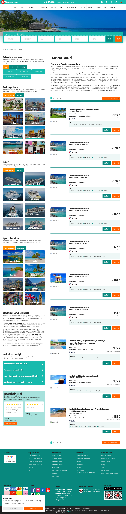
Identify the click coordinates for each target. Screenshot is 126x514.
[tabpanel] (24, 74)
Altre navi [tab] (19, 170)
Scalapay (103, 465)
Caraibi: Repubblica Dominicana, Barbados (84, 109)
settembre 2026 (24, 71)
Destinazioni (12, 49)
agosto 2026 (9, 71)
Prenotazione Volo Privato (83, 459)
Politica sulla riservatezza (37, 497)
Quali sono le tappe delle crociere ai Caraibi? (18, 382)
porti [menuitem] (98, 7)
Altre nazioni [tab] (20, 248)
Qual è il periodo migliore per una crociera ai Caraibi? (21, 376)
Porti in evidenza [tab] (9, 95)
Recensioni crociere (106, 456)
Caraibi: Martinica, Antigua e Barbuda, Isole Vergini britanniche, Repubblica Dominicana (87, 341)
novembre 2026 (10, 76)
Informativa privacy (57, 462)
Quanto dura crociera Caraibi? (13, 370)
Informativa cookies (57, 465)
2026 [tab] (6, 67)
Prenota (116, 130)
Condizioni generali (57, 459)
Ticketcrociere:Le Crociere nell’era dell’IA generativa (85, 471)
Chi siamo (79, 462)
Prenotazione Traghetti (82, 456)
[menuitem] (101, 2)
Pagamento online (105, 462)
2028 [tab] (18, 67)
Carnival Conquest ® (75, 144)
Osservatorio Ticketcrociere (108, 459)
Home (4, 49)
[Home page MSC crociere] (72, 118)
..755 (57, 98)
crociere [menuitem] (43, 7)
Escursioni (31, 471)
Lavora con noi (56, 477)
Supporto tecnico (56, 456)
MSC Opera (72, 111)
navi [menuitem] (61, 7)
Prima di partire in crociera (35, 459)
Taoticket (69, 512)
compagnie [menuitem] (53, 7)
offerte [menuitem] (22, 7)
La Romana (78, 116)
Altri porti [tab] (19, 95)
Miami (76, 149)
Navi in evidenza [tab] (9, 170)
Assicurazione (55, 468)
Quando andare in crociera (35, 465)
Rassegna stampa (105, 471)
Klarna (102, 468)
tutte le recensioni (10, 423)
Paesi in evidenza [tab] (9, 248)
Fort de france (78, 349)
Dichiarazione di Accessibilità (59, 471)
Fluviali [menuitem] (81, 7)
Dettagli (106, 130)
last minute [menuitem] (14, 7)
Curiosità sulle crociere (34, 456)
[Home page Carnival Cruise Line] (73, 151)
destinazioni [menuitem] (70, 7)
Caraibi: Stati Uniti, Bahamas (79, 142)
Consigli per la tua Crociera (35, 462)
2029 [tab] (23, 67)
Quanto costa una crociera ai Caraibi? (16, 364)
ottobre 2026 (38, 71)
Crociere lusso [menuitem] (33, 7)
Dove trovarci (79, 465)
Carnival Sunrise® (74, 177)
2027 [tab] (12, 67)
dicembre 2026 (24, 76)
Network (78, 468)
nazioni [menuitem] (90, 7)
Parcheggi (54, 474)
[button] (42, 404)
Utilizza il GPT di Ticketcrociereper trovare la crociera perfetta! (92, 490)
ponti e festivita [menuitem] (108, 7)
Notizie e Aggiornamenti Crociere (109, 474)
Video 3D (30, 468)
